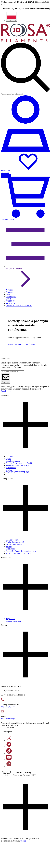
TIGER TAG (11, 303)
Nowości (9, 290)
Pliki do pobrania (12, 540)
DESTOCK (10, 301)
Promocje (9, 292)
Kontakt (9, 470)
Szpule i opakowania (14, 544)
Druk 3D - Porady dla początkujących (21, 551)
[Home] (25, 42)
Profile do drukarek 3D (15, 542)
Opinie (8, 459)
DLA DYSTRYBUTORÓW (17, 472)
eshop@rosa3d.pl (8, 719)
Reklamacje (10, 549)
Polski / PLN (11, 20)
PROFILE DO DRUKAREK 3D (19, 305)
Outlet (8, 299)
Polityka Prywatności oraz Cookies (19, 463)
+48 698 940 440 (7, 707)
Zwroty (9, 547)
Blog (8, 294)
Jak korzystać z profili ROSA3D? (19, 553)
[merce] (23, 841)
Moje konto (10, 619)
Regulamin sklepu (13, 461)
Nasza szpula (11, 468)
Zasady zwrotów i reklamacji (17, 465)
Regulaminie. (6, 391)
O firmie (9, 456)
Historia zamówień (13, 621)
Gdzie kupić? (11, 297)
